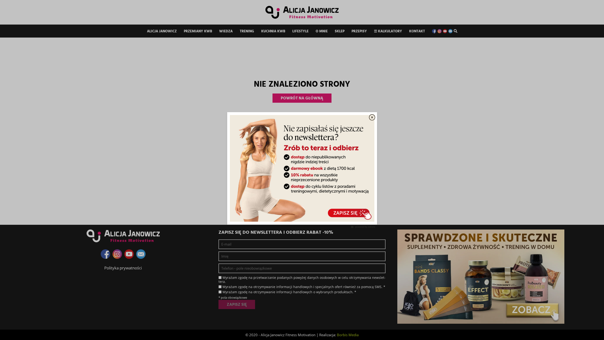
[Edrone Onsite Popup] (302, 170)
